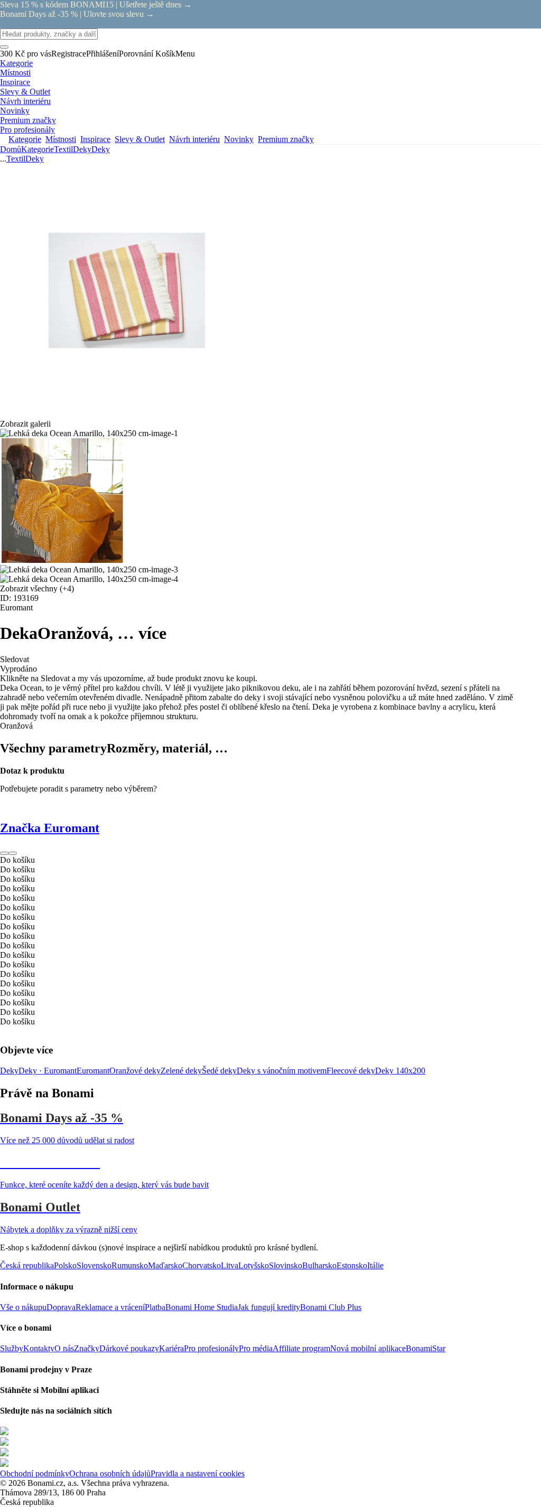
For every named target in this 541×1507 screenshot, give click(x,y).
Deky (100, 149)
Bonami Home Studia (201, 1307)
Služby (11, 1348)
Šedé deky (219, 1070)
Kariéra (171, 1348)
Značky (86, 1348)
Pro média (256, 1348)
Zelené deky (181, 1070)
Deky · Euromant (47, 1070)
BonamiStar (425, 1348)
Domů (10, 149)
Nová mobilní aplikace (368, 1348)
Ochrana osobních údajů (110, 1473)
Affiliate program (301, 1348)
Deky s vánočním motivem (282, 1070)
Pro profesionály (211, 1348)
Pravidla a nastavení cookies (198, 1473)
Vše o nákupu (23, 1307)
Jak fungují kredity (269, 1307)
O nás (64, 1348)
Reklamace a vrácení (110, 1307)
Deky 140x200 (400, 1070)
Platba (155, 1307)
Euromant (93, 1070)
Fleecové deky (351, 1070)
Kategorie (37, 149)
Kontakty (38, 1348)
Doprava (61, 1307)
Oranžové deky (135, 1070)
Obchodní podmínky (34, 1473)
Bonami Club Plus (330, 1307)
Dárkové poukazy (129, 1348)
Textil (63, 149)
